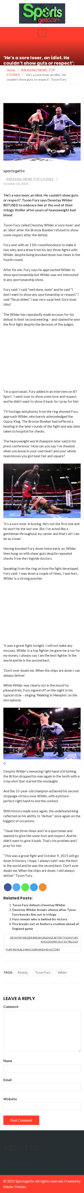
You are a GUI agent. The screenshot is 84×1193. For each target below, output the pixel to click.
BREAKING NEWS (19, 179)
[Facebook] (8, 887)
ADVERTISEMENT (17, 1163)
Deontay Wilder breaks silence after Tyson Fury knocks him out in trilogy (44, 939)
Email (7, 1080)
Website (10, 1099)
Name (7, 1061)
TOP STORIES (43, 179)
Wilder (62, 972)
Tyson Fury (42, 972)
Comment (11, 1007)
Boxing (23, 972)
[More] (43, 887)
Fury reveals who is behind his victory (39, 919)
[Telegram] (34, 887)
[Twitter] (16, 887)
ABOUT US (21, 1147)
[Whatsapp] (25, 887)
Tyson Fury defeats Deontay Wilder (38, 905)
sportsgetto (14, 171)
